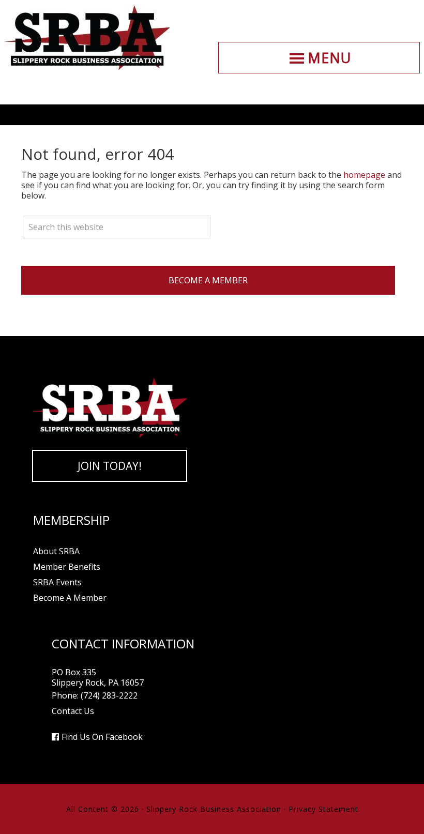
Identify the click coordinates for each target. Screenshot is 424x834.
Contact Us (73, 711)
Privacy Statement (323, 809)
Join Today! (110, 466)
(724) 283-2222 (109, 695)
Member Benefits (66, 566)
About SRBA (56, 551)
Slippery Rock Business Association (87, 37)
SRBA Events (57, 582)
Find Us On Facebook (102, 736)
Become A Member (208, 280)
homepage (364, 174)
